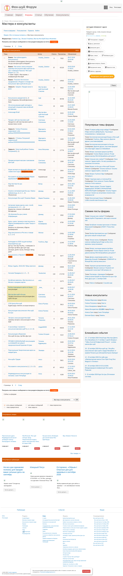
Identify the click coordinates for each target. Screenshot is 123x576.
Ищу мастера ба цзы (15, 184)
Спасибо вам (107, 283)
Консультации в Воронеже (17, 334)
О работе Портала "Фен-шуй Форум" (71, 556)
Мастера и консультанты (68, 523)
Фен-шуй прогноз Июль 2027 (100, 541)
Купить (17, 448)
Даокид (40, 191)
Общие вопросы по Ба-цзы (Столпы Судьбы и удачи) (75, 527)
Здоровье (65, 545)
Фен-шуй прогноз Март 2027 (100, 533)
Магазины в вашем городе (28, 520)
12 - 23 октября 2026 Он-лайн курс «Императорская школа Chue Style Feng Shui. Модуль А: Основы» (100, 359)
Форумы (24, 523)
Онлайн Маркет (25, 518)
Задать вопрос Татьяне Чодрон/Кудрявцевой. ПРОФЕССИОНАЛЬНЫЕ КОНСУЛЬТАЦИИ (98, 188)
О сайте (44, 518)
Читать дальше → (9, 490)
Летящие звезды (66, 552)
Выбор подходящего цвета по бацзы (20, 287)
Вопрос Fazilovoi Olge (97, 174)
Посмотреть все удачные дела (102, 76)
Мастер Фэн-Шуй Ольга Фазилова (45, 38)
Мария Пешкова (43, 198)
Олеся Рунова (43, 303)
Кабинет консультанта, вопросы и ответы (72, 522)
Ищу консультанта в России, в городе (20, 232)
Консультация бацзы (96, 198)
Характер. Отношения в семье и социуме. (72, 565)
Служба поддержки (12, 572)
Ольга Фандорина (91, 306)
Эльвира (41, 350)
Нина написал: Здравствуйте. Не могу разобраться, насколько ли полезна (101, 161)
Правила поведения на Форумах (50, 538)
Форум (6, 21)
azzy (39, 280)
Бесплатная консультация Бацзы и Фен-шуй (104, 137)
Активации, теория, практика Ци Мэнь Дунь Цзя (74, 535)
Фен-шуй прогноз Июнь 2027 (100, 539)
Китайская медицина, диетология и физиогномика (74, 549)
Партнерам (27, 531)
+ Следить (54, 42)
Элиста (103, 303)
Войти (3, 515)
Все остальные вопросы (17, 21)
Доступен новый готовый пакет (95, 235)
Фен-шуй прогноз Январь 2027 (101, 529)
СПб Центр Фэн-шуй (15, 303)
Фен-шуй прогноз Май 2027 (100, 537)
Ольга (40, 105)
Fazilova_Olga (43, 242)
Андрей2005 (42, 327)
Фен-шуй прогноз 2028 (98, 545)
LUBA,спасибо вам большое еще (96, 200)
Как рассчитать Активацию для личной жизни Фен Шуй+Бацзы (50, 437)
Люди (23, 529)
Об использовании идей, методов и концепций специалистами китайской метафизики (20, 107)
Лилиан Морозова (91, 300)
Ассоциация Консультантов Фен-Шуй (51, 520)
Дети (64, 543)
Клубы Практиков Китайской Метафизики (72, 550)
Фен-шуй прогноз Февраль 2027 (101, 531)
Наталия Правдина (14, 273)
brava (40, 205)
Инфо (44, 516)
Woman (40, 232)
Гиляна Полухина (91, 303)
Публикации (21, 510)
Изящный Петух (37, 467)
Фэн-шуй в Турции (14, 359)
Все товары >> (75, 453)
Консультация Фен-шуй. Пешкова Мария (21, 198)
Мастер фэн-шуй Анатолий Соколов (43, 89)
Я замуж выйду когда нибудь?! (100, 129)
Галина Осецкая (43, 334)
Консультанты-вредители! (16, 98)
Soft (39, 98)
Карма (44, 531)
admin (40, 366)
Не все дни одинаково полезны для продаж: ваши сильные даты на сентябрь (13, 471)
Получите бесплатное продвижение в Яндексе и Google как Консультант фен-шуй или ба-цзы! (20, 82)
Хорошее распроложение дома (100, 265)
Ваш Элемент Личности (70, 436)
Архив (64, 537)
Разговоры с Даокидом (97, 274)
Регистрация (117, 7)
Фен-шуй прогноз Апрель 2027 (101, 535)
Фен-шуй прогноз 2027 (98, 543)
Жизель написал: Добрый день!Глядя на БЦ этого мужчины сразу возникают (99, 242)
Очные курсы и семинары (69, 529)
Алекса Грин (89, 312)
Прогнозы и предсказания (69, 531)
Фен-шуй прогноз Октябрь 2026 (101, 523)
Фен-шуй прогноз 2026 (98, 518)
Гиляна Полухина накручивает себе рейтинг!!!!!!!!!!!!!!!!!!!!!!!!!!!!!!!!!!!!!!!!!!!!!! (19, 131)
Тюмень (102, 315)
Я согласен (86, 571)
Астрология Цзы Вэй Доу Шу (69, 539)
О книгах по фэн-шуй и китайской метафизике (73, 525)
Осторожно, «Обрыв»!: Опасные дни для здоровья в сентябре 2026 (67, 471)
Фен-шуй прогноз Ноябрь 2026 (101, 525)
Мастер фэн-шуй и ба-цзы (17, 294)
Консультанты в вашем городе (29, 522)
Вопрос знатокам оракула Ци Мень (101, 152)
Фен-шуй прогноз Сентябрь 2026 (101, 522)
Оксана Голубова (27, 38)
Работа (92, 283)
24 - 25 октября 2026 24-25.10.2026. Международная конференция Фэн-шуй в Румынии (99, 368)
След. (20, 46)
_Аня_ (40, 287)
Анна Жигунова (43, 149)
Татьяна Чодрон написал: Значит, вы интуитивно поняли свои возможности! (100, 193)
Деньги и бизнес (66, 541)
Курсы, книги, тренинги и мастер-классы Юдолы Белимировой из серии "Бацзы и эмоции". (21, 223)
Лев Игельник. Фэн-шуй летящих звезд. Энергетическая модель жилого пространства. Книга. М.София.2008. (30, 439)
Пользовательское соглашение (50, 533)
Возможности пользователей (49, 522)
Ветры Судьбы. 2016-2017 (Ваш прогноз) (21, 266)
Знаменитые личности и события (70, 547)
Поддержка (45, 529)
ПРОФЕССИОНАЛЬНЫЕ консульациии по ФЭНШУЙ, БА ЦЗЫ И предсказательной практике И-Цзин (21, 343)
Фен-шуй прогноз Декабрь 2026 (101, 527)
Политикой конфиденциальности (47, 572)
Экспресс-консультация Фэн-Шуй (19, 318)
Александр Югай (13, 112)
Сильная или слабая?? (97, 159)
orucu (40, 359)
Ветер (40, 184)
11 (23, 207)
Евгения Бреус (90, 315)
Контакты (45, 523)
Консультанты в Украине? (16, 255)
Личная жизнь (94, 240)
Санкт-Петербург (103, 312)
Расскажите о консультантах (17, 366)
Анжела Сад (16, 38)
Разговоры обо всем (67, 533)
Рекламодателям (26, 533)
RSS (77, 50)
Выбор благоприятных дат (98, 233)
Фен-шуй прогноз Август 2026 (101, 520)
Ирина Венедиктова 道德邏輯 (95, 309)
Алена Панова (43, 311)
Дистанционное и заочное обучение (71, 520)
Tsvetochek (42, 273)
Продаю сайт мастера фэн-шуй (18, 120)
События (62, 510)
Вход (111, 7)
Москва (104, 300)
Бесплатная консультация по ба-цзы (102, 144)
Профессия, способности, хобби (70, 564)
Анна (40, 374)
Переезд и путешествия (68, 558)
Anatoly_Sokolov (43, 57)
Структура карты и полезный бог (100, 179)
